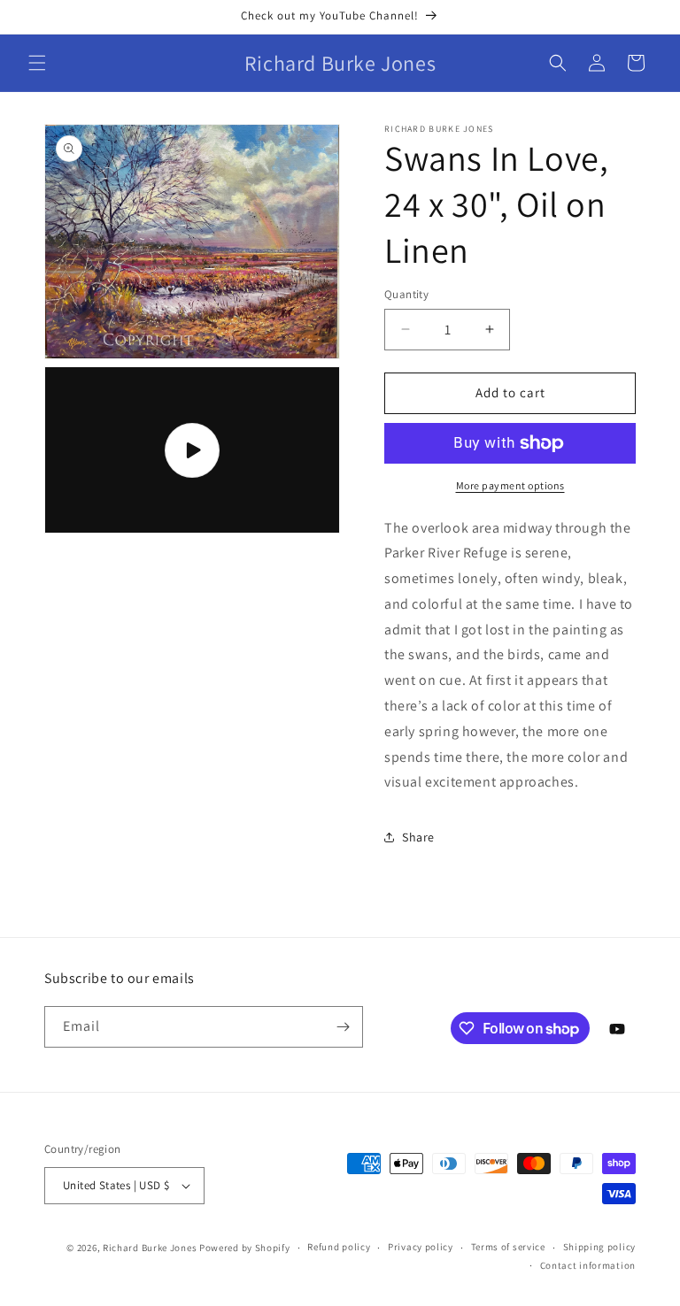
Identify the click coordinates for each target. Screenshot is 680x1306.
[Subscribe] (342, 1027)
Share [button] (418, 837)
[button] (37, 62)
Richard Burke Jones (150, 1247)
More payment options (510, 485)
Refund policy (338, 1247)
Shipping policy (600, 1247)
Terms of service (508, 1247)
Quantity (406, 294)
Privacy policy (420, 1247)
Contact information (588, 1265)
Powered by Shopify (244, 1247)
